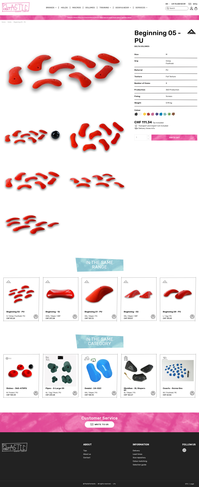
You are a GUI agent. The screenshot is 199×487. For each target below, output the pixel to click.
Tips (85, 450)
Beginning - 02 (131, 312)
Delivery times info (146, 128)
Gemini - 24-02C (93, 388)
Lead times (137, 454)
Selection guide (139, 465)
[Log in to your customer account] (191, 8)
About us (87, 454)
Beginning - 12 (53, 312)
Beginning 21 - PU (93, 312)
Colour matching (140, 461)
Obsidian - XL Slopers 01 (134, 389)
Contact (86, 457)
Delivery (136, 450)
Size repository (139, 457)
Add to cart (174, 137)
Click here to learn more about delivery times (115, 17)
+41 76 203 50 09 (178, 4)
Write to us (102, 424)
